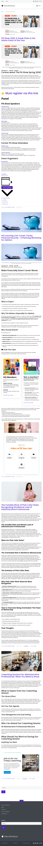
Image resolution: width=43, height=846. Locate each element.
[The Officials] (8, 5)
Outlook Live (5, 204)
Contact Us (3, 809)
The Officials (3, 174)
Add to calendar (7, 187)
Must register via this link (21, 93)
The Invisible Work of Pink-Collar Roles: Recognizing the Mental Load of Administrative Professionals (20, 507)
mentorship (3, 613)
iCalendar (4, 200)
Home (2, 1)
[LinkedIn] (37, 1)
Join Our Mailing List (5, 805)
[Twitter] (35, 1)
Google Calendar (6, 198)
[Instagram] (39, 1)
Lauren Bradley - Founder (9, 207)
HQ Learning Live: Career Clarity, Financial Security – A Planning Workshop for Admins (21, 237)
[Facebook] (33, 1)
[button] (8, 395)
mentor (28, 640)
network (7, 625)
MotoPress (20, 843)
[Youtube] (41, 1)
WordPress (3, 844)
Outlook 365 (5, 202)
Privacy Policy (4, 813)
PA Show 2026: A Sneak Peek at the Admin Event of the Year (18, 39)
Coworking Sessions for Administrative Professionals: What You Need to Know (20, 675)
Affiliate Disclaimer (23, 68)
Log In (7, 1)
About (2, 807)
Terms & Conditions (5, 811)
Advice (35, 646)
